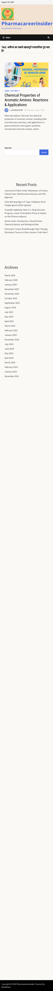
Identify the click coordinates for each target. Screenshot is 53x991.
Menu (8, 37)
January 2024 (11, 371)
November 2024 (12, 339)
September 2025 (12, 302)
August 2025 (10, 307)
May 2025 (9, 316)
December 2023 (12, 376)
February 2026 (11, 280)
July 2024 (9, 344)
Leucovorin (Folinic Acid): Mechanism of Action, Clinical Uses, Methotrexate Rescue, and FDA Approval (26, 194)
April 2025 (9, 321)
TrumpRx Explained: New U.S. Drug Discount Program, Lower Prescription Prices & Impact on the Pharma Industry (25, 213)
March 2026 (10, 275)
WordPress (6, 987)
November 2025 (12, 293)
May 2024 (9, 353)
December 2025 (12, 289)
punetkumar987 (17, 110)
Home (7, 91)
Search (8, 147)
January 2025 (11, 335)
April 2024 (9, 357)
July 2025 (9, 312)
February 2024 (11, 367)
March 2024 (10, 362)
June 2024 (9, 348)
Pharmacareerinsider (27, 23)
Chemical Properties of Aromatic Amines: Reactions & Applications (26, 100)
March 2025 (10, 325)
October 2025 (11, 298)
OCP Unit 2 (14, 91)
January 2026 (11, 284)
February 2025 (11, 330)
